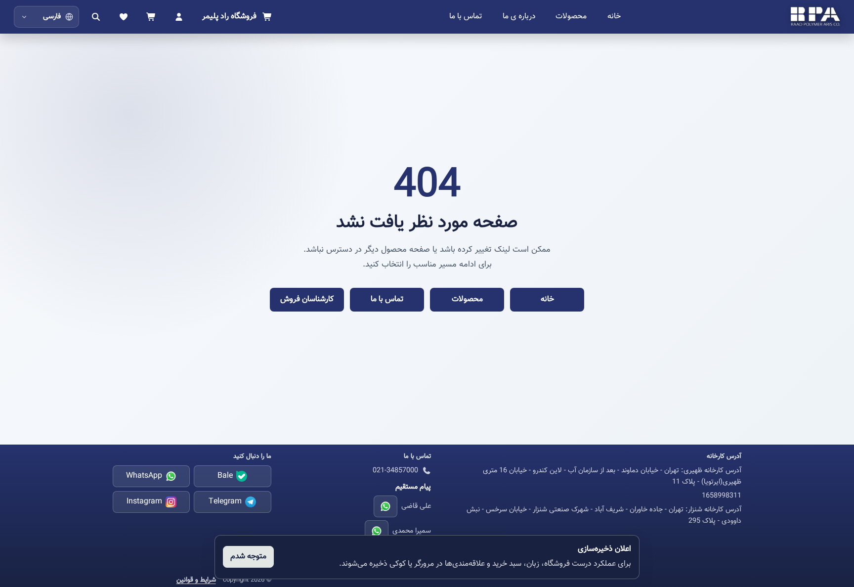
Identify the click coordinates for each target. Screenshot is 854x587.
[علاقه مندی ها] (123, 17)
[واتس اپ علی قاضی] (385, 506)
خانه (614, 16)
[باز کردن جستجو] (96, 17)
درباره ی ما (519, 16)
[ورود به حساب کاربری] (179, 17)
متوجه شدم (248, 556)
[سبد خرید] (151, 17)
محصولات (571, 16)
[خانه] (815, 17)
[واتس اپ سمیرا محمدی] (376, 531)
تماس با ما (465, 16)
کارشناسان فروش (307, 299)
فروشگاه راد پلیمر (229, 16)
